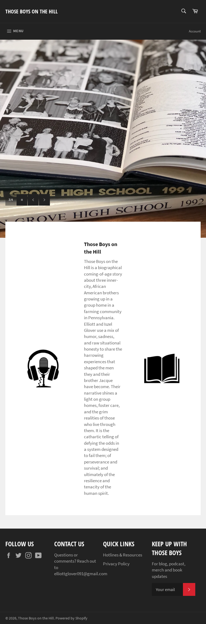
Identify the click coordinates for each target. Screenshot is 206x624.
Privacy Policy (116, 564)
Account (195, 31)
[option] (103, 138)
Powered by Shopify (71, 618)
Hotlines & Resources (122, 555)
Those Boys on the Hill (31, 11)
